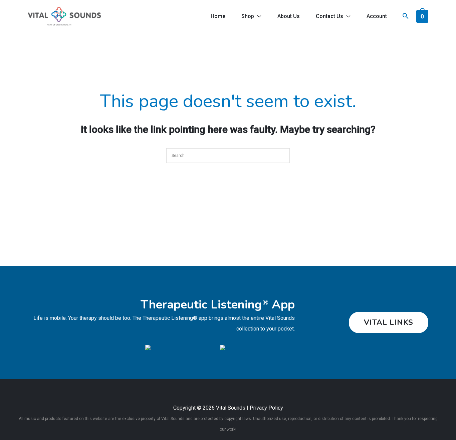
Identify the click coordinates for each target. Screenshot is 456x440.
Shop (247, 16)
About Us (288, 16)
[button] (388, 322)
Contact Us (329, 16)
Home (218, 16)
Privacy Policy (266, 408)
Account (377, 16)
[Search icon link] (406, 16)
